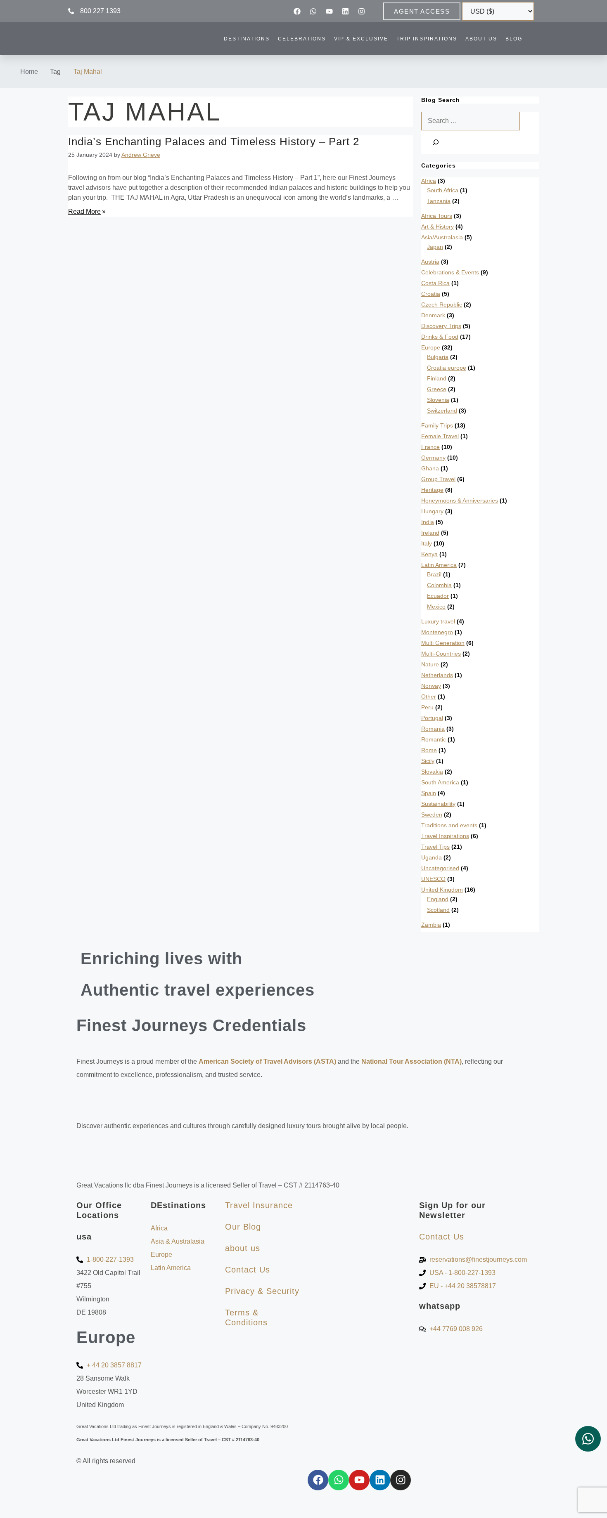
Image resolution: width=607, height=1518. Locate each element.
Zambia (431, 924)
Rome (429, 750)
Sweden (431, 814)
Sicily (427, 761)
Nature (430, 664)
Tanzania (439, 201)
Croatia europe (446, 367)
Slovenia (438, 400)
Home (29, 71)
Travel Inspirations (445, 836)
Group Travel (438, 479)
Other (428, 696)
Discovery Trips (441, 326)
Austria (430, 261)
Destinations (247, 39)
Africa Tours (436, 215)
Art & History (437, 226)
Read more (84, 211)
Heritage (432, 489)
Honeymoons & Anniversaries (459, 500)
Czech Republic (441, 304)
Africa (428, 180)
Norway (431, 685)
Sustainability (438, 803)
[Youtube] (329, 11)
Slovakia (432, 771)
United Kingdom (442, 889)
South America (440, 782)
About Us (481, 39)
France (430, 447)
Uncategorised (440, 868)
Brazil (434, 574)
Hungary (432, 511)
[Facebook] (297, 11)
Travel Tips (435, 846)
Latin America (439, 565)
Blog (513, 39)
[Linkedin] (346, 11)
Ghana (430, 468)
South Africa (442, 190)
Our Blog (243, 1226)
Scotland (438, 910)
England (437, 899)
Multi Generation (443, 643)
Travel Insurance (259, 1205)
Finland (436, 378)
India (427, 522)
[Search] (436, 142)
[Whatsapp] (313, 11)
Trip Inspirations (426, 39)
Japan (435, 246)
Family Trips (437, 425)
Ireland (430, 532)
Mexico (436, 606)
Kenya (429, 554)
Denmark (433, 315)
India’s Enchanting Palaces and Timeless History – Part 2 (213, 141)
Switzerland (442, 410)
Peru (427, 707)
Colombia (439, 585)
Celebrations (302, 39)
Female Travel (440, 436)
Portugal (432, 718)
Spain (428, 793)
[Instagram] (362, 11)
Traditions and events (449, 825)
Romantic (433, 739)
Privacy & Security (262, 1291)
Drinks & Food (439, 336)
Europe (430, 347)
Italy (426, 543)
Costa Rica (435, 283)
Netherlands (437, 675)
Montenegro (437, 632)
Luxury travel (438, 621)
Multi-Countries (441, 653)
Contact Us (247, 1269)
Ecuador (438, 596)
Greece (436, 389)
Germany (433, 457)
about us (242, 1248)
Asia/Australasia (442, 237)
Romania (433, 728)
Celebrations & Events (450, 272)
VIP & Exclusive (361, 39)
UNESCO (433, 879)
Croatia (430, 293)
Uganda (431, 857)
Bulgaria (437, 357)
